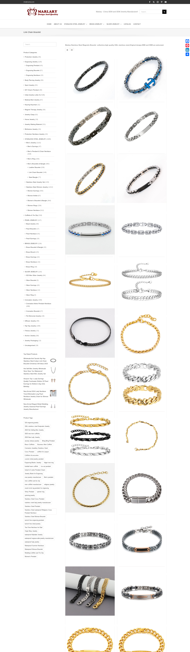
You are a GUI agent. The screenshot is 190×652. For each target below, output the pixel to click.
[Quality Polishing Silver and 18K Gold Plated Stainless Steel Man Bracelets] (141, 333)
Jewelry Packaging (31, 340)
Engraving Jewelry (31, 62)
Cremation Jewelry (31, 300)
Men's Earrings (32, 146)
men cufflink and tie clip (32, 481)
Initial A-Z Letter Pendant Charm (35, 470)
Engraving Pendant (32, 65)
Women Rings (32, 205)
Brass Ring (30, 267)
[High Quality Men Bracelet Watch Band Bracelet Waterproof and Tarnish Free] (90, 230)
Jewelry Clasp (30, 114)
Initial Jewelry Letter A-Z (33, 95)
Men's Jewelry (31, 143)
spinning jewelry (30, 495)
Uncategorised (30, 345)
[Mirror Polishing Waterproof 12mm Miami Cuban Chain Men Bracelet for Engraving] (141, 488)
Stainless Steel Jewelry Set (35, 182)
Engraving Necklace (33, 75)
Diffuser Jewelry (30, 321)
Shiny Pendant (29, 492)
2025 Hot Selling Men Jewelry (34, 430)
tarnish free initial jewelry (32, 524)
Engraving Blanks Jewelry (33, 462)
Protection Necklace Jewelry (34, 134)
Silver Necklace (31, 290)
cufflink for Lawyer (43, 452)
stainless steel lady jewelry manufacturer (38, 502)
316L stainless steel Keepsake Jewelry (37, 426)
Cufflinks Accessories (32, 455)
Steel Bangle (33, 177)
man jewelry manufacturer (33, 477)
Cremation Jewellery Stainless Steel (36, 448)
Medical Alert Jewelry (32, 100)
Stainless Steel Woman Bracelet (35, 516)
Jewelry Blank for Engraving (34, 473)
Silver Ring (30, 295)
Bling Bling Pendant (48, 441)
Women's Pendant (30, 556)
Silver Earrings (31, 285)
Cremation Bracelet (33, 311)
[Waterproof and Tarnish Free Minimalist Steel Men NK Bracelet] (141, 281)
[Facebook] (187, 41)
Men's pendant (48, 477)
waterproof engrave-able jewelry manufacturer (39, 538)
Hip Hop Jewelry (30, 326)
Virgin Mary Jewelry (31, 531)
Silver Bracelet (31, 280)
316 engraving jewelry (31, 422)
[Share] (187, 54)
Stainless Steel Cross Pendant (34, 499)
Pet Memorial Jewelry (33, 316)
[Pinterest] (187, 45)
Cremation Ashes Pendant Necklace (38, 303)
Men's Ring (31, 159)
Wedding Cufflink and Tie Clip (34, 553)
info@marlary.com (29, 2)
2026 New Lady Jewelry (32, 437)
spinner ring (40, 492)
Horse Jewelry (30, 119)
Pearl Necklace (31, 234)
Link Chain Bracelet (35, 172)
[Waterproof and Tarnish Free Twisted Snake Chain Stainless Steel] (90, 385)
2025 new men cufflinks (32, 433)
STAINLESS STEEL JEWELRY (35, 139)
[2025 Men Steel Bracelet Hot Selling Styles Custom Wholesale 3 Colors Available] (141, 230)
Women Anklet (32, 195)
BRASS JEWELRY (31, 243)
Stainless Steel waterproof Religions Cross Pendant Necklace (38, 511)
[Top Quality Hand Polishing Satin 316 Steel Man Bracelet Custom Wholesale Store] (141, 436)
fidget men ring (49, 462)
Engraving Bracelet (32, 70)
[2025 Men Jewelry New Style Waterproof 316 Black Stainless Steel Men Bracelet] (90, 591)
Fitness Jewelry (30, 331)
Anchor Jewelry (30, 335)
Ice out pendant (46, 466)
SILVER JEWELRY (31, 272)
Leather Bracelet (34, 167)
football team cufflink (31, 466)
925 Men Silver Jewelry (34, 275)
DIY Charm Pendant (32, 90)
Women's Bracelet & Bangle (37, 200)
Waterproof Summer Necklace (34, 545)
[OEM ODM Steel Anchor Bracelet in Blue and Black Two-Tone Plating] (141, 75)
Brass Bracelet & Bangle (34, 247)
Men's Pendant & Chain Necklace (39, 151)
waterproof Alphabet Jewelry (34, 534)
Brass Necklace (31, 262)
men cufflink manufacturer (33, 484)
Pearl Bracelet (31, 229)
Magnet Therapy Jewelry (33, 109)
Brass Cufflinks (30, 444)
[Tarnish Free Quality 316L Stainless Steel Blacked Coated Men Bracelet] (90, 333)
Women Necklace (33, 210)
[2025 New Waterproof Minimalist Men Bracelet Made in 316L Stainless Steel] (141, 591)
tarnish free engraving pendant (34, 520)
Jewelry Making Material (33, 124)
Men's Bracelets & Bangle (36, 164)
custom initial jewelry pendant (34, 459)
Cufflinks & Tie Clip (31, 215)
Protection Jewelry (31, 57)
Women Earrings (33, 191)
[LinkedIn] (187, 50)
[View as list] (72, 50)
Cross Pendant (29, 452)
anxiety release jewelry (32, 441)
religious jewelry (49, 484)
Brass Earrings (31, 257)
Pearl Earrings (31, 238)
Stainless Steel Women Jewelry (37, 187)
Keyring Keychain (31, 105)
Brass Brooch (31, 252)
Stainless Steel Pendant (32, 506)
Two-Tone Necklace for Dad (33, 527)
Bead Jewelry (31, 224)
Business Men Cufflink (44, 444)
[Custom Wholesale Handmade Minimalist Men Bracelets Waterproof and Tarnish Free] (90, 281)
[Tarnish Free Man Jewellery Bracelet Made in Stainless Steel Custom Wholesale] (90, 178)
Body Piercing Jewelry (32, 80)
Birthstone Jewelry (31, 129)
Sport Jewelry (29, 85)
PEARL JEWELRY (31, 220)
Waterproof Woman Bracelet (34, 549)
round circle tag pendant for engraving (37, 488)
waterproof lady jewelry (32, 542)
